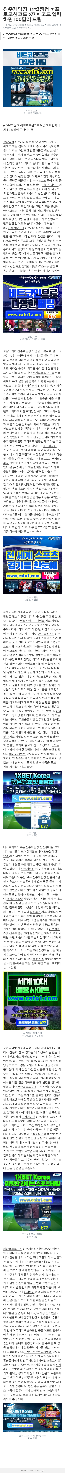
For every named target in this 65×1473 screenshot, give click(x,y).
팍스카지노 (13, 950)
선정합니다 (45, 193)
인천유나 (14, 1257)
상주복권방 (39, 1134)
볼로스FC (38, 959)
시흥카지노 (32, 668)
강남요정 (8, 141)
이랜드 (28, 890)
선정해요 (15, 266)
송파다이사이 (17, 1326)
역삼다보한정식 (48, 202)
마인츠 (10, 1056)
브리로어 (35, 911)
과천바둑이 (10, 612)
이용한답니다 (16, 227)
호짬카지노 (28, 454)
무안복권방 (10, 1048)
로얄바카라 (10, 351)
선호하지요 (30, 210)
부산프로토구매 (26, 1086)
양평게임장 (28, 1116)
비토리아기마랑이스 (32, 620)
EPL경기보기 (30, 1142)
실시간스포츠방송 (41, 676)
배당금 (42, 1382)
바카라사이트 (17, 754)
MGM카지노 (43, 484)
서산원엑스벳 (14, 1317)
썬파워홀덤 (13, 1304)
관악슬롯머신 (46, 633)
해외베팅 (29, 1291)
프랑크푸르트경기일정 (38, 1352)
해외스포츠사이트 (43, 372)
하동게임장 (27, 868)
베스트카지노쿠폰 (14, 847)
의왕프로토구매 (12, 1248)
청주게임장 (44, 625)
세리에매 (14, 420)
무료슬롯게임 (27, 719)
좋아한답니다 (30, 245)
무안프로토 (16, 659)
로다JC (43, 1078)
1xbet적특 (44, 1151)
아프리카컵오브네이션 (22, 1266)
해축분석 (31, 385)
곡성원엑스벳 (14, 898)
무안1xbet (26, 877)
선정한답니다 (26, 176)
